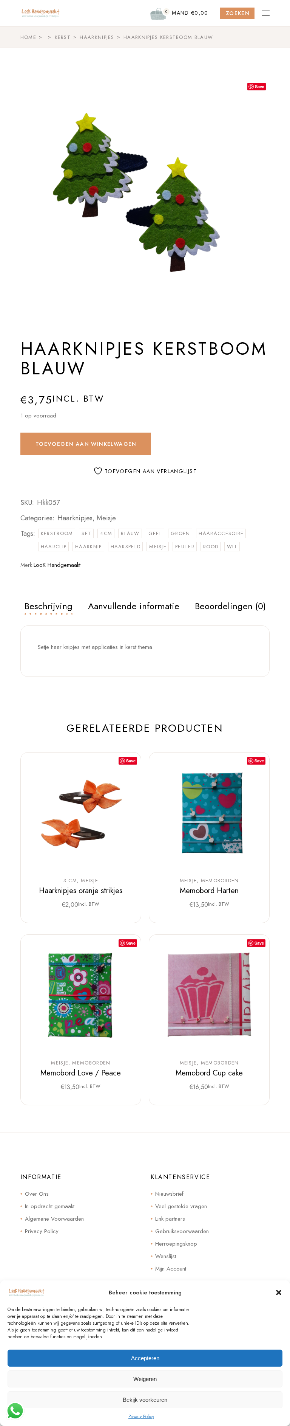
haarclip (53, 546)
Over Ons (37, 1194)
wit (232, 546)
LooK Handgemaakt (57, 565)
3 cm (70, 881)
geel (155, 533)
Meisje (106, 518)
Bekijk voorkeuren (145, 1400)
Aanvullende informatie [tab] (133, 606)
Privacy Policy (141, 1416)
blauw (130, 533)
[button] (278, 1292)
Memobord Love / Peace (80, 1073)
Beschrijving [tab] (48, 606)
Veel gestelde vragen (181, 1206)
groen (180, 533)
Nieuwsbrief (169, 1194)
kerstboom (57, 533)
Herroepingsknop (176, 1244)
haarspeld (126, 546)
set (86, 533)
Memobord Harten (209, 890)
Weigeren (145, 1379)
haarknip (88, 546)
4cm (106, 533)
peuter (184, 546)
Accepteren (145, 1358)
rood (210, 546)
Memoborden (220, 881)
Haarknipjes (75, 518)
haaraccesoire (221, 533)
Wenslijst (165, 1256)
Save (259, 86)
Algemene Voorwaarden (54, 1219)
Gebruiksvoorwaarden (182, 1231)
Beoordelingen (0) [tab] (230, 606)
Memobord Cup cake (209, 1073)
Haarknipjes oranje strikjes (80, 890)
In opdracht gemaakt (49, 1206)
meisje (158, 546)
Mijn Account (170, 1269)
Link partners (170, 1219)
